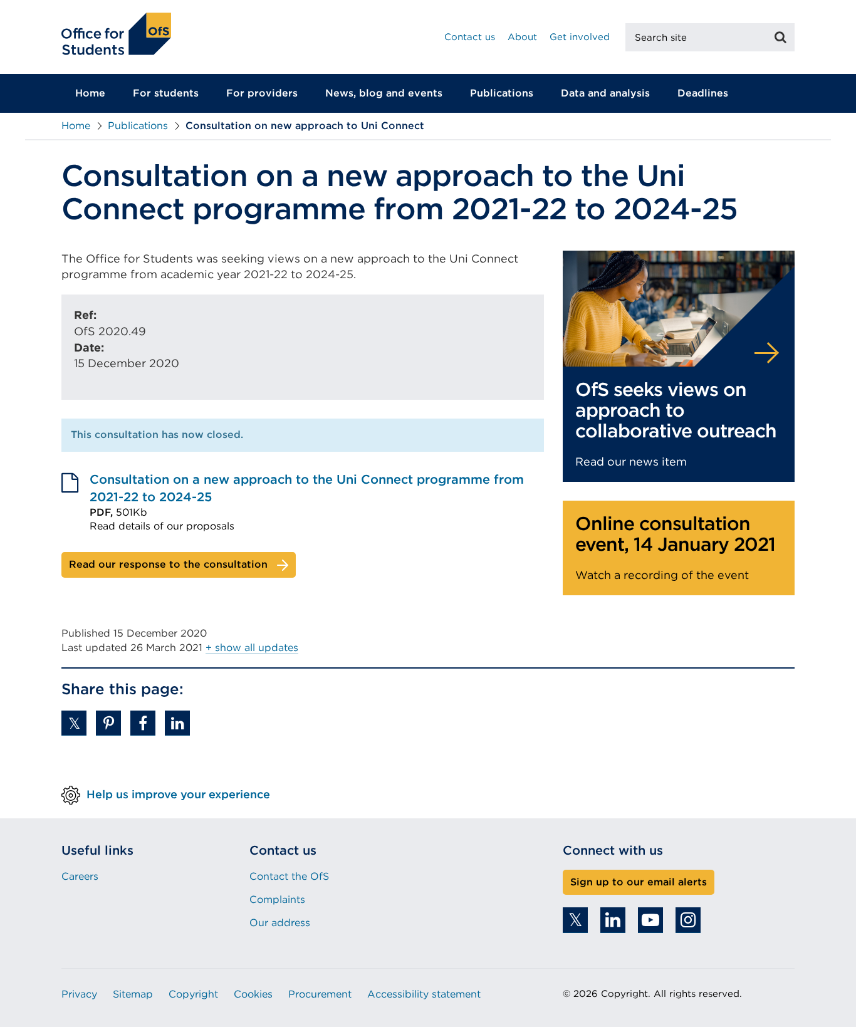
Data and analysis (605, 93)
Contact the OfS (289, 876)
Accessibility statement (424, 994)
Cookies (253, 994)
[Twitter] (575, 920)
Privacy (79, 994)
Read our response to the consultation (168, 564)
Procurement (320, 994)
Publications (501, 93)
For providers (262, 93)
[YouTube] (650, 920)
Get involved (580, 37)
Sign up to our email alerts (638, 882)
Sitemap (133, 994)
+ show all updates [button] (252, 648)
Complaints (277, 899)
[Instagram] (688, 920)
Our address (279, 923)
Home (90, 93)
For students (166, 93)
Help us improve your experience (178, 793)
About (522, 37)
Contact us (469, 37)
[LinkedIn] (612, 920)
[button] (73, 723)
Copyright (193, 994)
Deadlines (702, 93)
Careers (79, 876)
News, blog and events (383, 93)
